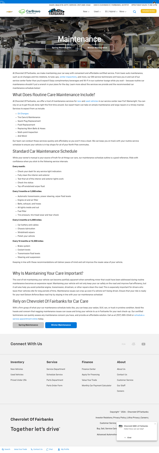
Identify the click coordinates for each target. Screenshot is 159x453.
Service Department (56, 369)
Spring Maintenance (61, 48)
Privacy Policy (119, 418)
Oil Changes (23, 114)
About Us (121, 369)
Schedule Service (55, 375)
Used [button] (96, 12)
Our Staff (121, 386)
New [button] (85, 12)
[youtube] (143, 344)
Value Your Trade (89, 380)
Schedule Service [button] (148, 11)
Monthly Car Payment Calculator (96, 386)
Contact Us (122, 375)
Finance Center (89, 369)
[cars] (123, 344)
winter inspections (68, 77)
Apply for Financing (91, 375)
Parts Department (55, 380)
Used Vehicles (17, 375)
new (79, 101)
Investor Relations (104, 418)
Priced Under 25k (19, 380)
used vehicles (92, 101)
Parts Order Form (54, 386)
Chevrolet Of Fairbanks (138, 412)
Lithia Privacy (133, 418)
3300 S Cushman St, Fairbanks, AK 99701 (111, 5)
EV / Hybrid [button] (110, 12)
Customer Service (125, 380)
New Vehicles (17, 369)
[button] (154, 3)
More (122, 12)
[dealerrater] (133, 344)
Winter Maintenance (97, 48)
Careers (120, 391)
